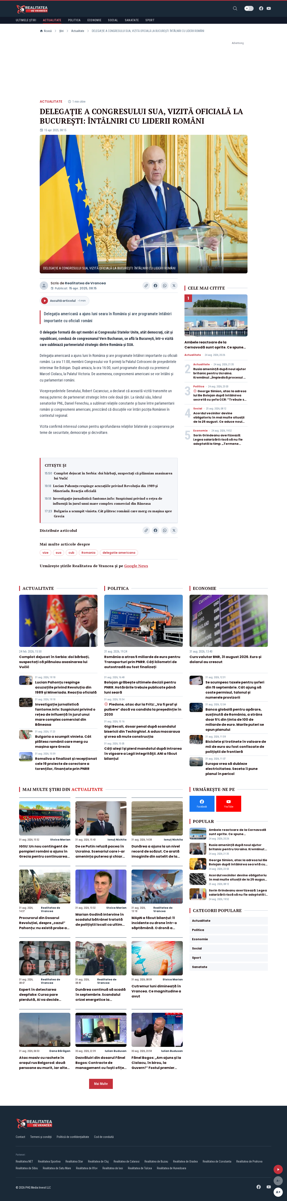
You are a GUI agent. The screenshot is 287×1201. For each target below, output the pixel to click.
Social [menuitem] (113, 20)
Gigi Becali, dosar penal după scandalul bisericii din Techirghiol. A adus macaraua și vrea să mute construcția (142, 731)
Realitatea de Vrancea (85, 283)
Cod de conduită (104, 1137)
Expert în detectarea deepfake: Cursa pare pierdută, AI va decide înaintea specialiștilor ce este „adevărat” (41, 999)
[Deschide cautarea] (235, 8)
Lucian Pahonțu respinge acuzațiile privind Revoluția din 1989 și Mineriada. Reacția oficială (105, 488)
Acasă (48, 31)
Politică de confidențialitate (73, 1137)
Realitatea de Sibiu (27, 1168)
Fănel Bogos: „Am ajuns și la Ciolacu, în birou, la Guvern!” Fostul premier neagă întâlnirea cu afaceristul (156, 1067)
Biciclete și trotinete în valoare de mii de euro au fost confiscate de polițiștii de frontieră (235, 746)
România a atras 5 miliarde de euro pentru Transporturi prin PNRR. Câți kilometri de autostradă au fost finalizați (142, 661)
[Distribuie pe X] (174, 285)
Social (197, 408)
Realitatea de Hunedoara (171, 1168)
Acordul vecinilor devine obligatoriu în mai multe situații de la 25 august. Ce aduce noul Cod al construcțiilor (218, 419)
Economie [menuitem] (94, 20)
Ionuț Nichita (117, 839)
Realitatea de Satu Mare (57, 1168)
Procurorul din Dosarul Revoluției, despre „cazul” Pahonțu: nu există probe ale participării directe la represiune (44, 927)
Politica (198, 386)
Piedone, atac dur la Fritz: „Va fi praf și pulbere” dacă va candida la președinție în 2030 (142, 709)
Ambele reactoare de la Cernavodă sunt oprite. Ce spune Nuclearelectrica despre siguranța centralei (215, 350)
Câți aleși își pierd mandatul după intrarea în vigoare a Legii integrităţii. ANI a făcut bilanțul (143, 753)
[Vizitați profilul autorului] (44, 285)
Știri (61, 31)
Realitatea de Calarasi (127, 1161)
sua (58, 553)
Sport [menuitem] (149, 20)
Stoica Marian (60, 839)
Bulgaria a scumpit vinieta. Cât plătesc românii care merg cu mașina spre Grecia (113, 513)
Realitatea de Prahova (249, 1161)
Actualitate (77, 31)
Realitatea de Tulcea (140, 1168)
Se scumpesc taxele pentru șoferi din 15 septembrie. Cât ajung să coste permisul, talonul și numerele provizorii (234, 690)
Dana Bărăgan (59, 1051)
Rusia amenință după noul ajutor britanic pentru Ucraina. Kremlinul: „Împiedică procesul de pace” (220, 375)
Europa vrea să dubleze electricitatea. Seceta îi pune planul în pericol (231, 768)
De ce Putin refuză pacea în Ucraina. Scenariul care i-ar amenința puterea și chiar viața (100, 854)
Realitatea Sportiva (49, 1161)
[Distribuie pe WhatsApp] (165, 285)
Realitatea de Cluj (98, 1161)
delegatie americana (119, 553)
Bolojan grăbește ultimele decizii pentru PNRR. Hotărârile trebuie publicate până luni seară (140, 687)
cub (71, 553)
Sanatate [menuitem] (132, 20)
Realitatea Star (74, 1161)
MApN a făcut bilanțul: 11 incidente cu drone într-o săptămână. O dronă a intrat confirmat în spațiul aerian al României (155, 927)
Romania (88, 553)
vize (45, 553)
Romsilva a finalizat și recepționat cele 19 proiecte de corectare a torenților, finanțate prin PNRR (66, 763)
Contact (20, 1137)
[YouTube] (268, 8)
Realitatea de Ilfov (86, 1168)
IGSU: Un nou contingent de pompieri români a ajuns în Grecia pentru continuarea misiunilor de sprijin (43, 854)
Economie (200, 430)
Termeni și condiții (41, 1137)
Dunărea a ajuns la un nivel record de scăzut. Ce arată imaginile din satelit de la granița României (156, 854)
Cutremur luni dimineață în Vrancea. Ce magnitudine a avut (156, 991)
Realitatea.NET (24, 1161)
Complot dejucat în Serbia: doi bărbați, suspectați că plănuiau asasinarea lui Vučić (113, 476)
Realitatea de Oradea (185, 1161)
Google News (136, 565)
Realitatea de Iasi (113, 1168)
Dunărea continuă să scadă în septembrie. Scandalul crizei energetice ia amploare (100, 997)
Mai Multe (101, 1084)
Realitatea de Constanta (217, 1161)
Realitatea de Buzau (156, 1161)
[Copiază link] (146, 285)
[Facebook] (261, 8)
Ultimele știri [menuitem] (26, 20)
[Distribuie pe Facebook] (155, 285)
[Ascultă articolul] (278, 1169)
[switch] (249, 8)
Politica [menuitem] (74, 20)
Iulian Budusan (115, 1051)
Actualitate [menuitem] (52, 20)
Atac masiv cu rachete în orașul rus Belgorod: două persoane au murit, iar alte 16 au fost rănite (43, 1065)
